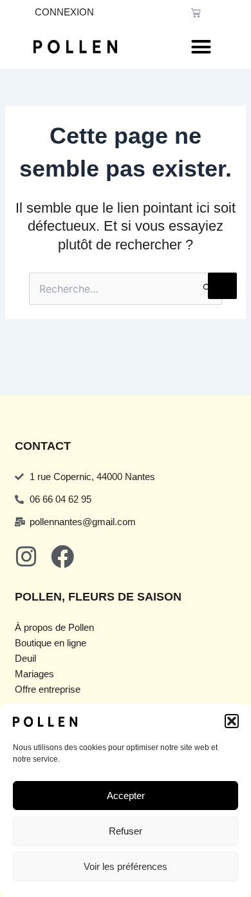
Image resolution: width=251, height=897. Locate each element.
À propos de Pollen (54, 627)
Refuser (125, 830)
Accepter (126, 795)
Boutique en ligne (50, 643)
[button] (231, 721)
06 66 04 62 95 (60, 499)
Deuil (25, 658)
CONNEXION (64, 12)
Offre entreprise (47, 689)
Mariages (34, 674)
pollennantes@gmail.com (83, 522)
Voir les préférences (125, 866)
